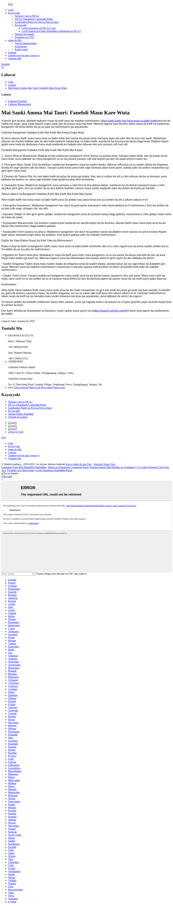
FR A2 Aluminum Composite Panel (34, 19)
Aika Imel (6, 476)
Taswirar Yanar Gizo (104, 464)
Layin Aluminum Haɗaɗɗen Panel (53, 470)
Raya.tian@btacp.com (53, 387)
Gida (10, 9)
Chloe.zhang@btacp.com (27, 387)
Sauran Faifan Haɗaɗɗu (20, 414)
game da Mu (14, 40)
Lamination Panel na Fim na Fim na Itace (37, 22)
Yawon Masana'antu (25, 43)
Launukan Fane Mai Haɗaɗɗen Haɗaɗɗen (23, 467)
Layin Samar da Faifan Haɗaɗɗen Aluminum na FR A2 (51, 31)
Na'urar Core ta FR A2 (27, 16)
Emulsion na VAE (24, 37)
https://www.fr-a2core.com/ (109, 310)
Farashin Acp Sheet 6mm (20, 470)
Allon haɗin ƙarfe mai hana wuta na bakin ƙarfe (129, 120)
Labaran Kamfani (17, 101)
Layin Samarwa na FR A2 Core (39, 28)
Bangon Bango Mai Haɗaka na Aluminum (112, 467)
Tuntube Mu (14, 58)
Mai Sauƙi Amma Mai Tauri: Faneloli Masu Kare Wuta (37, 88)
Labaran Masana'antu (19, 104)
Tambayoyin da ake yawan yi (24, 55)
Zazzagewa (21, 46)
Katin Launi (21, 49)
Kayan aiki (21, 25)
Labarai (12, 52)
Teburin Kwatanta (24, 34)
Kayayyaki (14, 12)
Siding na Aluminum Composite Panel (68, 467)
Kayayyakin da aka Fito (78, 464)
